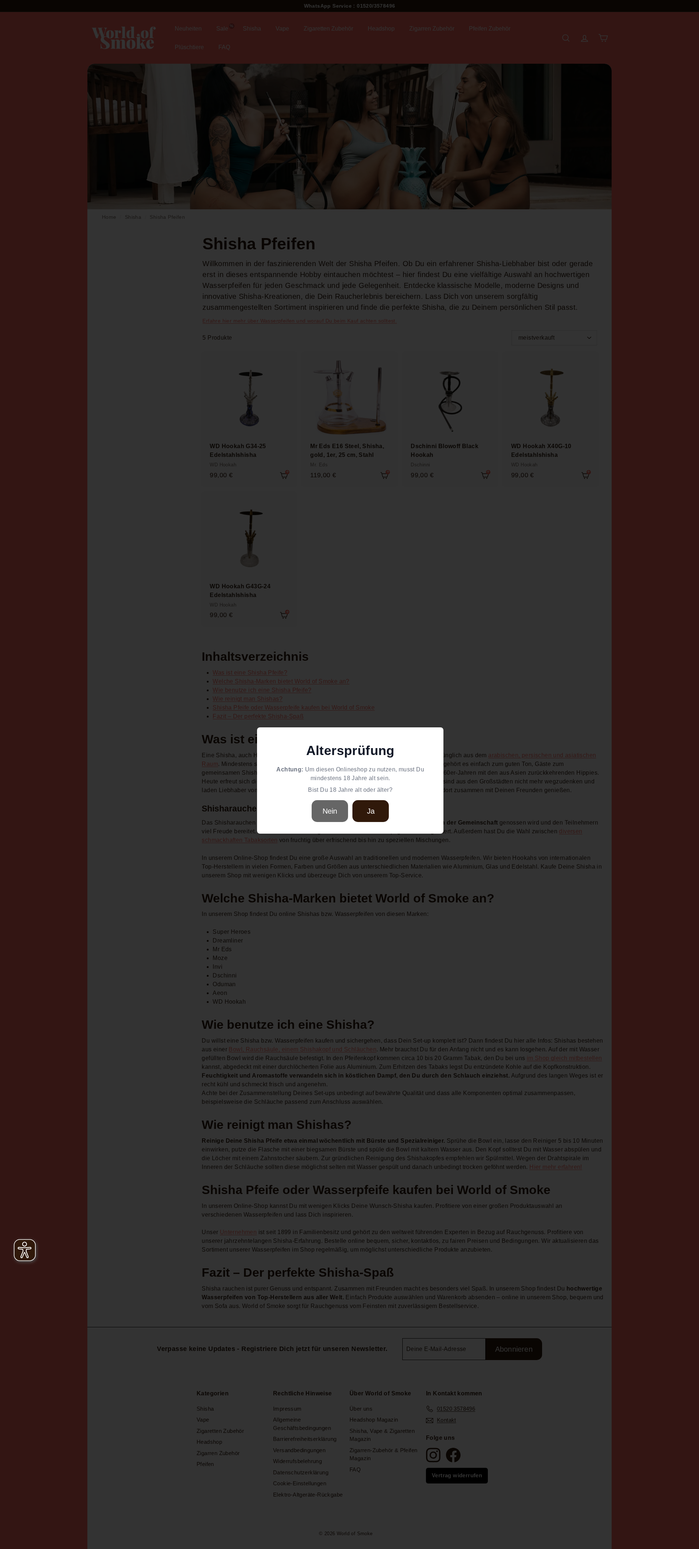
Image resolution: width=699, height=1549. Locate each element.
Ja (371, 811)
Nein (330, 811)
